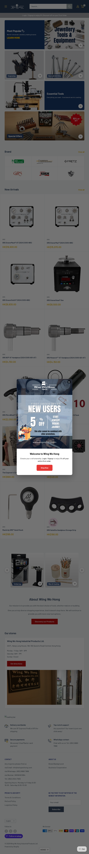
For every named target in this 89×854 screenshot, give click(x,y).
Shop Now (44, 468)
